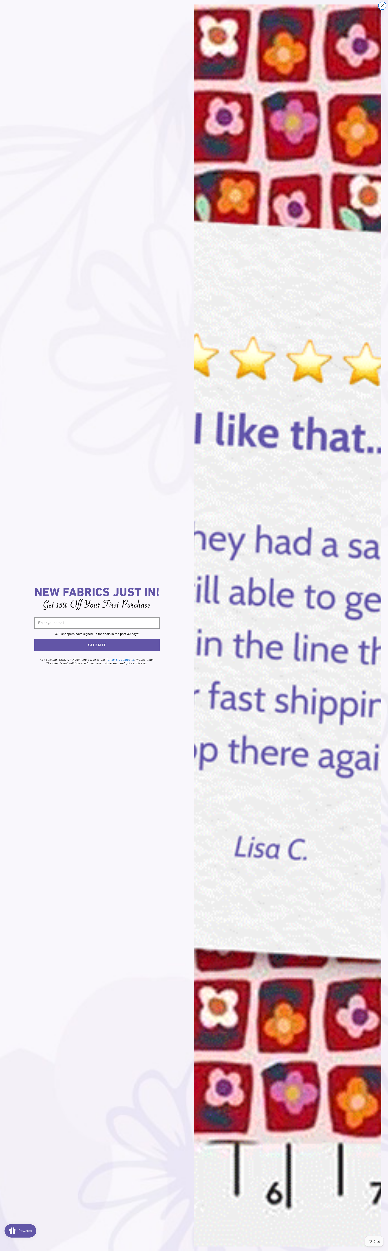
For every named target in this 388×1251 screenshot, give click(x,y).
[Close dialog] (382, 6)
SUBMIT (97, 645)
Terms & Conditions (120, 659)
